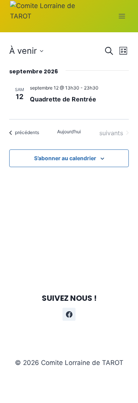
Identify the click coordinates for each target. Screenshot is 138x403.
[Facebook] (69, 314)
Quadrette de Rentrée (63, 99)
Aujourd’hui (69, 131)
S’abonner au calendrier (65, 158)
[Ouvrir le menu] (122, 16)
